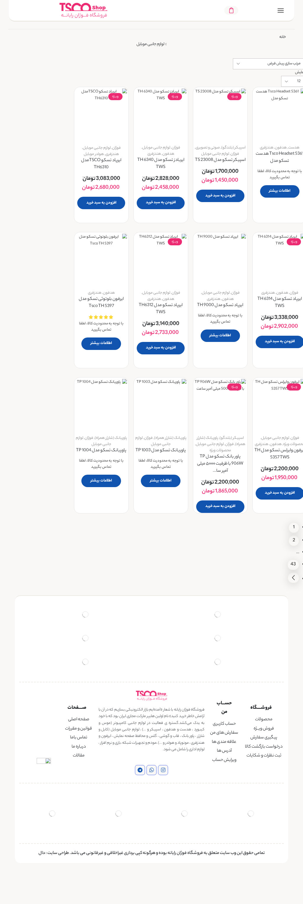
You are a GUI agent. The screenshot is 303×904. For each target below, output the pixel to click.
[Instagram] (163, 770)
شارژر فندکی (47, 211)
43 (293, 564)
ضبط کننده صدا (44, 221)
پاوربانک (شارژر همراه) (170, 438)
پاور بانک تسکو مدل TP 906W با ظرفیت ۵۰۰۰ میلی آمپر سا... (220, 464)
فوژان (235, 154)
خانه (282, 37)
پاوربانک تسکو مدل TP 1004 (101, 450)
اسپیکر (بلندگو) (233, 148)
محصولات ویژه (220, 450)
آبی (50, 400)
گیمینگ (50, 138)
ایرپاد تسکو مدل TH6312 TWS (161, 309)
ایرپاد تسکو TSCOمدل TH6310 (101, 164)
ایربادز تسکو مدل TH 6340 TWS (160, 164)
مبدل (52, 252)
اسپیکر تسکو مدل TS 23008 (220, 160)
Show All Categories (39, 96)
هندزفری (266, 148)
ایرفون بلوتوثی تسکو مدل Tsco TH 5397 (101, 303)
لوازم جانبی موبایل (215, 154)
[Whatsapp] (151, 770)
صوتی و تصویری (208, 148)
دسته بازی (48, 191)
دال (41, 853)
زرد (51, 412)
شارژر (52, 201)
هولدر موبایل (94, 154)
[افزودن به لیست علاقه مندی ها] (295, 101)
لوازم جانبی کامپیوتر (41, 148)
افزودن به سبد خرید (220, 196)
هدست (293, 148)
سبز (50, 424)
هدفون (281, 148)
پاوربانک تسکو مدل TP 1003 (161, 450)
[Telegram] (140, 770)
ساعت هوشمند (44, 107)
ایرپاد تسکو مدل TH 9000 (220, 305)
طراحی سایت (58, 853)
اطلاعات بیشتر (279, 191)
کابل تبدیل (48, 231)
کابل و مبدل (47, 242)
